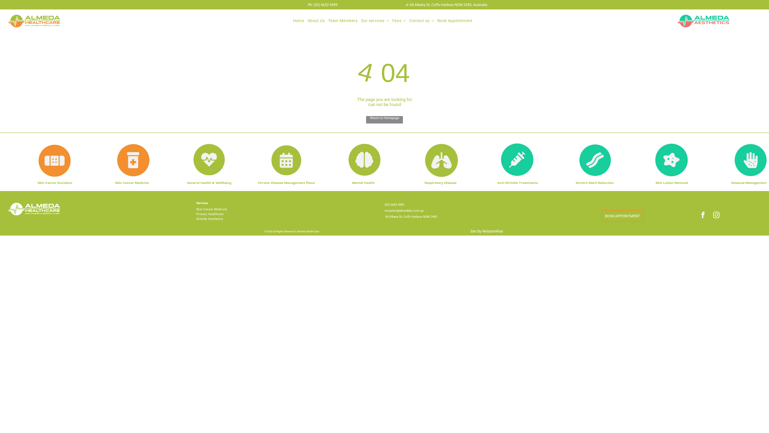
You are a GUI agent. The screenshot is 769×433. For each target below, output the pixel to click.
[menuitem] (298, 20)
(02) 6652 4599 (326, 5)
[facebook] (703, 215)
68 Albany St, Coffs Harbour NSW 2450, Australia (448, 5)
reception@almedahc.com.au (404, 210)
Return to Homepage (384, 118)
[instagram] (716, 215)
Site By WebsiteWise (486, 231)
